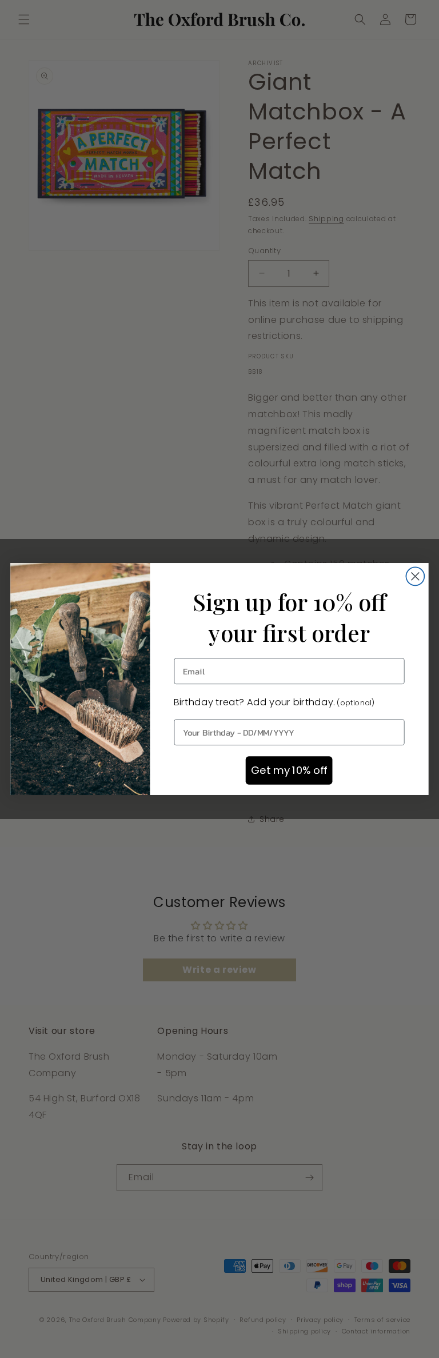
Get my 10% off (289, 770)
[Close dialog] (415, 576)
